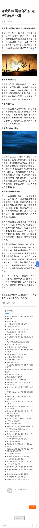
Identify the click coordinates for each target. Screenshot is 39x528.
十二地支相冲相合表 (13, 441)
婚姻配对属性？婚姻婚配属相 (17, 354)
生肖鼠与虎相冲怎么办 (14, 334)
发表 (32, 507)
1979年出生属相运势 (13, 453)
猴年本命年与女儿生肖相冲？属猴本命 (20, 467)
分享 (37, 264)
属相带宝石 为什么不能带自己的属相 (19, 418)
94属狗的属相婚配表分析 (15, 357)
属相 (8, 303)
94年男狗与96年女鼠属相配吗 (17, 439)
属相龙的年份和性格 (13, 416)
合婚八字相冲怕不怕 (13, 362)
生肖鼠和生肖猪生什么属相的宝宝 (18, 456)
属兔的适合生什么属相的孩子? (17, 332)
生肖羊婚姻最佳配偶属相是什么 (17, 477)
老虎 (3, 303)
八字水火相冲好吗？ (13, 421)
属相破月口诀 (11, 321)
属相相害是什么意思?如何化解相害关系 (20, 426)
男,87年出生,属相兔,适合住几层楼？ (19, 342)
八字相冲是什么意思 (13, 464)
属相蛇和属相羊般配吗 (14, 377)
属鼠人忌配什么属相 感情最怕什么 (18, 479)
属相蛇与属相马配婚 (13, 344)
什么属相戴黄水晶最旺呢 (15, 459)
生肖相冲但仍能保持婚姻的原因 (17, 329)
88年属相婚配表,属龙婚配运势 (17, 429)
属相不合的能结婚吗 (13, 359)
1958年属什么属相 (13, 326)
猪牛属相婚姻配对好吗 (14, 423)
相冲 (13, 303)
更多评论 (19, 518)
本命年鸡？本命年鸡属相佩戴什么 (18, 474)
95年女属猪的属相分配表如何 (17, 324)
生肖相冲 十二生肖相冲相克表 (17, 347)
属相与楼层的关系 (13, 431)
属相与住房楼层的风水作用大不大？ (19, 461)
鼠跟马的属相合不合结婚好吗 (17, 379)
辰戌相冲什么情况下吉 (14, 374)
